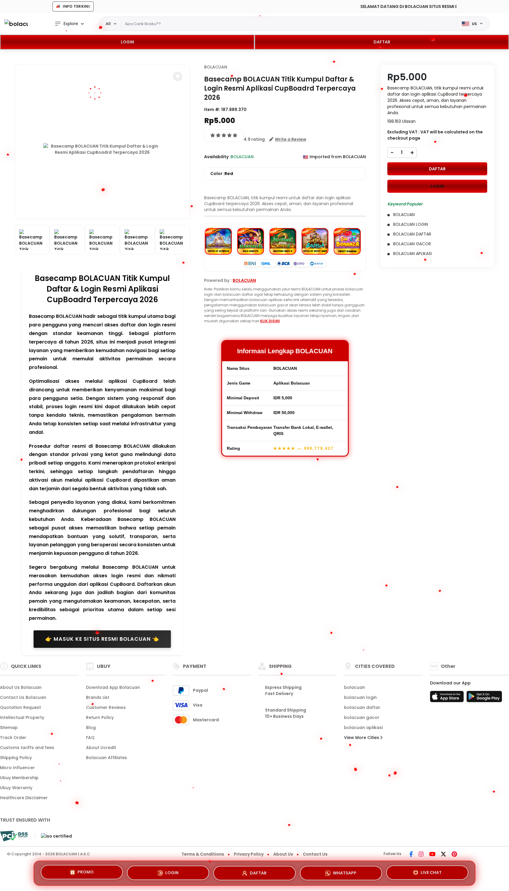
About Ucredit (101, 748)
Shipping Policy (16, 758)
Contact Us (315, 854)
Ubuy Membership (19, 778)
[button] (177, 76)
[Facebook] (411, 855)
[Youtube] (432, 855)
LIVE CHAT (431, 871)
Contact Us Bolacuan (23, 697)
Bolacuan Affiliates (106, 758)
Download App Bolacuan (113, 687)
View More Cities (362, 737)
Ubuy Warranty (16, 788)
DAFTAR (382, 42)
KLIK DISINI (270, 320)
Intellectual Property (22, 717)
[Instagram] (421, 855)
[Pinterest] (454, 855)
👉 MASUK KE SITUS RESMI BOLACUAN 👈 (102, 638)
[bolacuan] (16, 23)
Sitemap (9, 727)
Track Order (13, 737)
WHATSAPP (344, 871)
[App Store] (447, 698)
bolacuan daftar (362, 707)
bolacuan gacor (361, 717)
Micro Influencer (17, 768)
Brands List (97, 697)
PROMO (85, 872)
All (108, 23)
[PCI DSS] (14, 836)
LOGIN (127, 42)
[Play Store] (484, 698)
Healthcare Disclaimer (24, 798)
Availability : (217, 157)
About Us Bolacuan (21, 687)
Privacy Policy (249, 854)
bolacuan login (360, 697)
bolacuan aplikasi (363, 727)
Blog (91, 727)
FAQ (90, 737)
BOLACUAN (215, 67)
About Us (283, 854)
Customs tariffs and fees (27, 748)
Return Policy (100, 717)
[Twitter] (443, 855)
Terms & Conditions (202, 854)
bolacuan (354, 687)
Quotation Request (20, 707)
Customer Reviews (106, 707)
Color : (221, 173)
